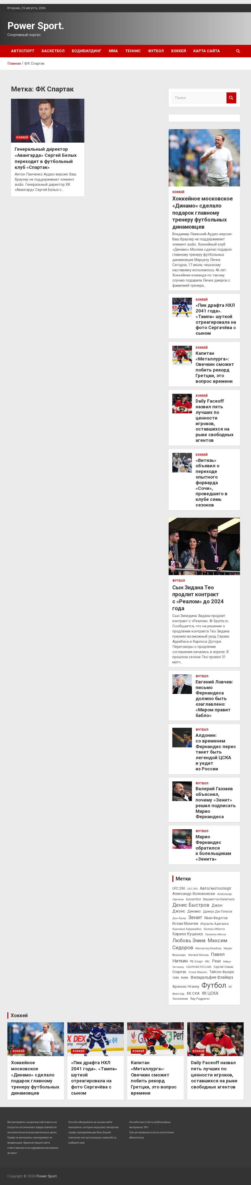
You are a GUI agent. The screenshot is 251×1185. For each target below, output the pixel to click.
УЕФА (175, 977)
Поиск (231, 97)
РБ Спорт (196, 961)
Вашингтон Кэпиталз (219, 899)
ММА (113, 51)
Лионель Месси (215, 934)
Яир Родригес (200, 998)
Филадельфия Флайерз (211, 977)
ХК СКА (193, 993)
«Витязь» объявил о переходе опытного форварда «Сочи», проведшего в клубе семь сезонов (211, 482)
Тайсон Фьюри (221, 972)
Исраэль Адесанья (215, 924)
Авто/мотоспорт (215, 888)
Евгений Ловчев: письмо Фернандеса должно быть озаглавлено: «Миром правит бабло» (214, 698)
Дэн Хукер (179, 918)
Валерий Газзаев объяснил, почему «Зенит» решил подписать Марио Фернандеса (216, 802)
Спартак (179, 972)
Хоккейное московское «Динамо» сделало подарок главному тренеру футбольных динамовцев (202, 213)
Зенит (195, 917)
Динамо (194, 911)
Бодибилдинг (86, 51)
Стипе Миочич (197, 972)
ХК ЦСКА (210, 993)
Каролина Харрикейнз (186, 929)
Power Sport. (35, 26)
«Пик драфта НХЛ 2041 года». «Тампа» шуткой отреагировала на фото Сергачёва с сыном (216, 319)
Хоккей (178, 51)
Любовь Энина (188, 940)
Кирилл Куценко (187, 934)
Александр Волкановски (193, 893)
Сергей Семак (223, 967)
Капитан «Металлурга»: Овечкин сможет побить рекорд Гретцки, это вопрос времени (215, 367)
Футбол (156, 51)
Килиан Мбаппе (214, 929)
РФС (207, 961)
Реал (216, 961)
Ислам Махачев (185, 924)
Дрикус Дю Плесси (217, 911)
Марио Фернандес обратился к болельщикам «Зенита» (213, 848)
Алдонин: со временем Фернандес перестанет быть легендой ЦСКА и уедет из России (216, 752)
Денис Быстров (190, 905)
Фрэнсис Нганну (185, 987)
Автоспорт (22, 51)
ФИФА (184, 977)
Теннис (133, 51)
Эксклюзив (180, 998)
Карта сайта (206, 51)
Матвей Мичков (198, 955)
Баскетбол (53, 51)
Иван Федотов (216, 918)
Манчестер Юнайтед (208, 948)
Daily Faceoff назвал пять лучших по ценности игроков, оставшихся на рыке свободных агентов (215, 420)
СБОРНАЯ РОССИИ (198, 967)
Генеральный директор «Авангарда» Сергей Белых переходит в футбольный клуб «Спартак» (46, 158)
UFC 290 (178, 888)
